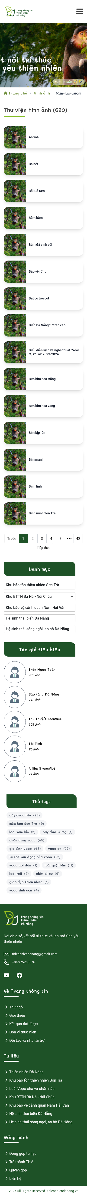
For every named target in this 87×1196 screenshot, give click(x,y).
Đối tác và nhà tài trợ (26, 1040)
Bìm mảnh (36, 459)
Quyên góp (18, 1170)
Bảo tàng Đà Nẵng (44, 694)
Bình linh (35, 486)
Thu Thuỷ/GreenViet (45, 719)
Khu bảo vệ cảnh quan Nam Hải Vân (39, 1105)
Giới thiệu (17, 1015)
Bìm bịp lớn (37, 432)
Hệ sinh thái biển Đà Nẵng (30, 1113)
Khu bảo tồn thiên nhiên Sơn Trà (35, 1080)
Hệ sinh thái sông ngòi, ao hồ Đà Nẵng (40, 1121)
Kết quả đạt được (23, 1023)
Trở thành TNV (21, 1161)
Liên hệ (15, 1178)
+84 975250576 (23, 962)
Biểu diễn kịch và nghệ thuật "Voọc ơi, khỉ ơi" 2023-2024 (54, 352)
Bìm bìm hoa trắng (42, 379)
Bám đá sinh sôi (40, 244)
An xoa (34, 137)
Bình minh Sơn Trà (42, 513)
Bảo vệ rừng (37, 271)
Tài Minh (35, 743)
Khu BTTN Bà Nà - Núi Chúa (32, 1096)
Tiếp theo (43, 547)
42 (78, 538)
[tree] (39, 585)
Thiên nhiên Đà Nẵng (26, 1071)
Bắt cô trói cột (39, 298)
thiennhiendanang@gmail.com (34, 954)
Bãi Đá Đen (37, 191)
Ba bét (33, 164)
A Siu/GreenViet (42, 768)
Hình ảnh (42, 93)
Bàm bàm (36, 218)
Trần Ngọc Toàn (42, 669)
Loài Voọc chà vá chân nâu (32, 1088)
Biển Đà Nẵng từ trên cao (47, 325)
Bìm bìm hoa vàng (42, 406)
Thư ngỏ (16, 1006)
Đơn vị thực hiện (22, 1031)
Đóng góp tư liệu (22, 1153)
